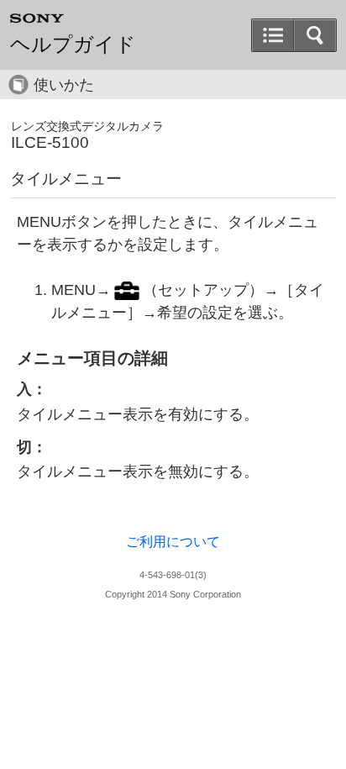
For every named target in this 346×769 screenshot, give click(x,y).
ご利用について (173, 542)
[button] (315, 35)
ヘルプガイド (73, 44)
